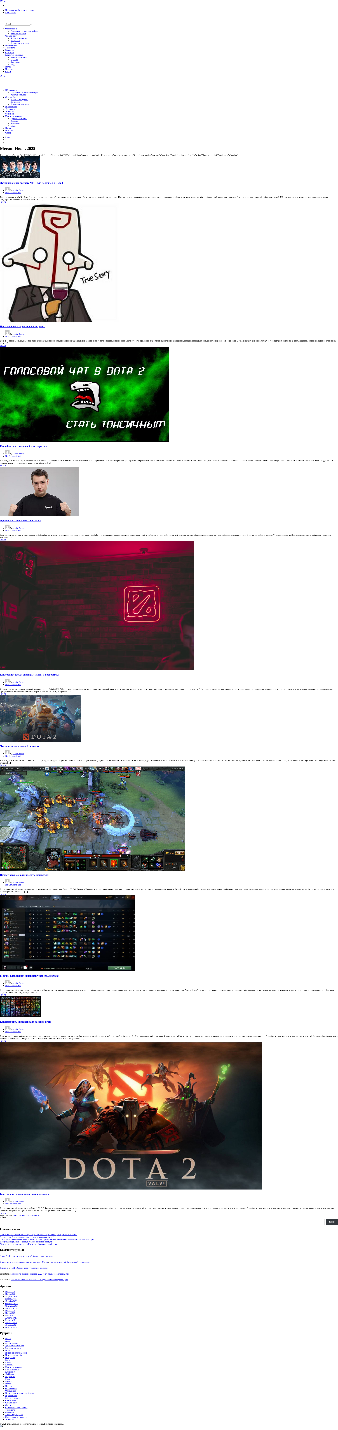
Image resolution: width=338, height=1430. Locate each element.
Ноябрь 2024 (11, 1327)
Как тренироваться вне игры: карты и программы (29, 674)
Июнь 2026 (10, 1294)
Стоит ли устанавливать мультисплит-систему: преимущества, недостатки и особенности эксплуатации (47, 1239)
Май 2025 (9, 1315)
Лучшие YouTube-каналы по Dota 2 (20, 520)
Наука (8, 67)
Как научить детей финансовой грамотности (70, 1262)
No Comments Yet (13, 192)
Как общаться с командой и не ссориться (23, 446)
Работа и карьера (18, 33)
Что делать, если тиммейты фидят (19, 746)
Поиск (3, 1218)
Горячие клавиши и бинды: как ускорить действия (29, 975)
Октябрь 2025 (11, 1303)
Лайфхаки (15, 40)
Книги (8, 1362)
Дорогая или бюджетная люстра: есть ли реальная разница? (26, 1237)
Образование (11, 29)
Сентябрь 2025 (11, 1306)
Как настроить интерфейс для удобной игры (25, 1021)
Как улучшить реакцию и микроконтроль (24, 1194)
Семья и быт (11, 36)
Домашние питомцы (20, 43)
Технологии (10, 48)
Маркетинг (10, 1376)
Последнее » (33, 1215)
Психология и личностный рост (25, 31)
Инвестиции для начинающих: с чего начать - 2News (24, 1262)
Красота (14, 60)
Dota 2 (8, 1338)
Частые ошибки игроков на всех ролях (22, 326)
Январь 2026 (11, 1299)
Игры (7, 1350)
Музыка (8, 1381)
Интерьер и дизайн (13, 1355)
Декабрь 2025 (11, 1301)
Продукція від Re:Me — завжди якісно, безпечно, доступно (26, 1242)
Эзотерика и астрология (16, 1417)
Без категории (11, 1343)
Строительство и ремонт (16, 1407)
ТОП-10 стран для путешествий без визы (29, 1268)
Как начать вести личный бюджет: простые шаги (31, 1256)
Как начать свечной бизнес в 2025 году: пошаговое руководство (40, 1274)
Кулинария (15, 62)
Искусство (10, 1357)
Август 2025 (11, 1308)
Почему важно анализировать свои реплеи (24, 874)
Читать (3, 202)
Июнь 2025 (10, 1313)
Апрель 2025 (11, 1318)
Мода (13, 64)
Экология (9, 50)
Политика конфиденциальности (19, 10)
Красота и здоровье (14, 55)
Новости (9, 69)
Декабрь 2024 (11, 1325)
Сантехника (10, 1400)
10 (19, 1215)
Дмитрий (4, 1268)
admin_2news (18, 190)
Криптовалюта (12, 1369)
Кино (7, 1360)
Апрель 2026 (11, 1296)
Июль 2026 (10, 1292)
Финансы (9, 52)
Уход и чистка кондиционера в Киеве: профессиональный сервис (29, 1244)
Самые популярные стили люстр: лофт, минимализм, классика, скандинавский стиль (38, 1234)
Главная (8, 137)
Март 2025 (10, 1320)
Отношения (10, 1391)
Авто (7, 1341)
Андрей (3, 1256)
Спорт (8, 71)
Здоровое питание (19, 57)
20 (22, 1215)
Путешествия (11, 45)
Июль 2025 (10, 1311)
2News (3, 1)
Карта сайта (10, 12)
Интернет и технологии (16, 1353)
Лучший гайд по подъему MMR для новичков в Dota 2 (31, 182)
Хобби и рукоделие (19, 38)
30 (24, 1215)
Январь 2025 (11, 1322)
